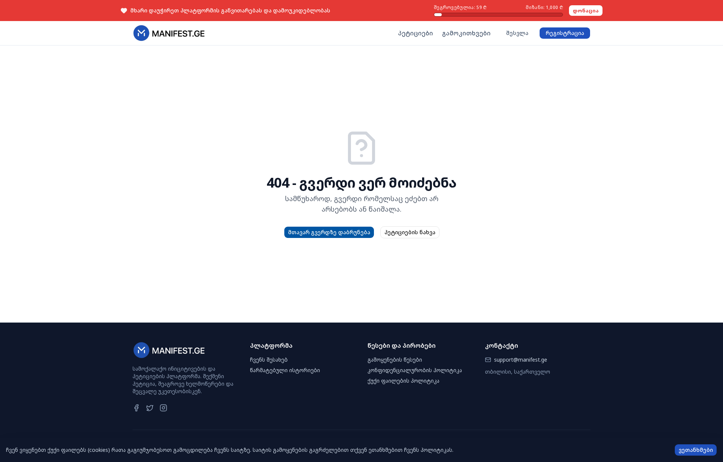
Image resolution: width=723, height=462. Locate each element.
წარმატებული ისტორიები (285, 370)
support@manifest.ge (520, 359)
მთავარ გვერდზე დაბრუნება (329, 232)
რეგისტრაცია (565, 32)
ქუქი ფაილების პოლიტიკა (403, 380)
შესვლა (517, 32)
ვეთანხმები (696, 449)
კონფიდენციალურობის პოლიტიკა (415, 370)
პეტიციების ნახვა (409, 232)
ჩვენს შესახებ (269, 359)
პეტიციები (415, 33)
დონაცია (586, 10)
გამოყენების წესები (395, 359)
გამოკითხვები (466, 33)
